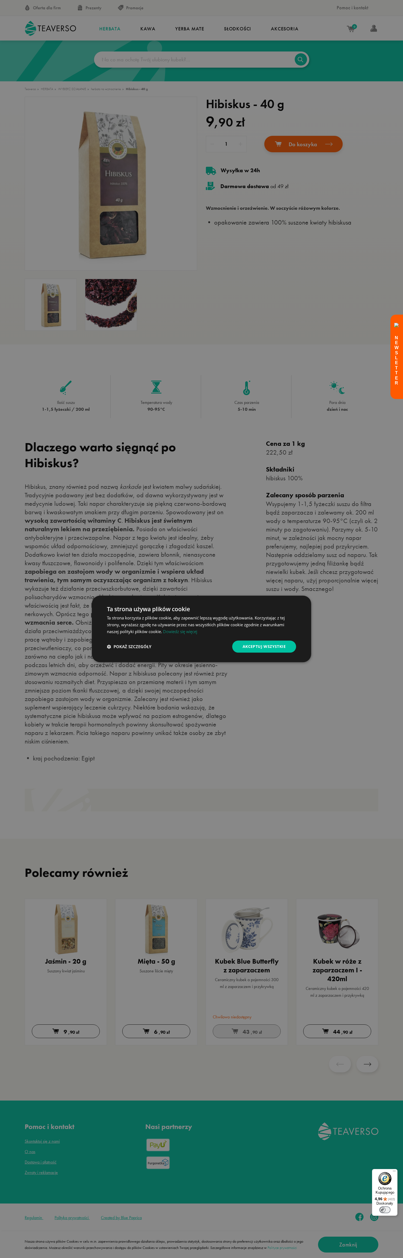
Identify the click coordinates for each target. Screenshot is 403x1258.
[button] (129, 647)
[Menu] (394, 1172)
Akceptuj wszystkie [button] (264, 646)
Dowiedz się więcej (180, 631)
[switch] (384, 1210)
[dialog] (201, 629)
